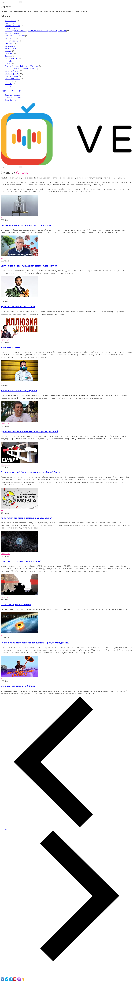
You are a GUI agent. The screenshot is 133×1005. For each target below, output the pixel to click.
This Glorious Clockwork (15, 36)
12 (11, 829)
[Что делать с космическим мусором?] (19, 551)
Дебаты (8, 51)
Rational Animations (13, 33)
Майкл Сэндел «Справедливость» (19, 68)
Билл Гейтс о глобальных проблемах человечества (29, 265)
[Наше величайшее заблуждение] (19, 380)
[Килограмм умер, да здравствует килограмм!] (19, 215)
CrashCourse (10, 28)
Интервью (9, 53)
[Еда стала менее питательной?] (19, 296)
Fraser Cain (13, 58)
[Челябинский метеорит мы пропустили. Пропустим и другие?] (19, 632)
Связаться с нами (8, 993)
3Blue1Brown (10, 20)
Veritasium (9, 38)
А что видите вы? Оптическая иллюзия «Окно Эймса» (30, 472)
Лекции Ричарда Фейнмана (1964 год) (21, 66)
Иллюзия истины (10, 347)
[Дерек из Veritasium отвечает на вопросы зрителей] (19, 421)
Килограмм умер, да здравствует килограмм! (26, 224)
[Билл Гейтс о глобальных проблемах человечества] (19, 255)
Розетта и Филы (12, 76)
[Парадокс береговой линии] (19, 594)
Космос (8, 56)
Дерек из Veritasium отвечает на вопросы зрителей (29, 431)
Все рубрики (10, 100)
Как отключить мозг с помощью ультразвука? (26, 517)
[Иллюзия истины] (19, 337)
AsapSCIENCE (10, 23)
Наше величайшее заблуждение (19, 390)
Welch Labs (9, 43)
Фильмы (8, 83)
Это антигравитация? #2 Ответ (18, 685)
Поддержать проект (13, 97)
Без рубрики (10, 46)
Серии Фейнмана (12, 78)
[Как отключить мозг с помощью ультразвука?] (19, 508)
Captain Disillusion (12, 25)
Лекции (8, 63)
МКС (10, 61)
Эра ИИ (8, 86)
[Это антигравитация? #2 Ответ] (19, 676)
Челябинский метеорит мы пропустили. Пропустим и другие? (35, 642)
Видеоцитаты (10, 48)
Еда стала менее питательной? (18, 306)
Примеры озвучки (9, 997)
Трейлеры (9, 81)
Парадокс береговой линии (16, 604)
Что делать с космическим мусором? (21, 561)
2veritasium (13, 41)
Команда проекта (12, 95)
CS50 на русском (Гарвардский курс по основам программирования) (35, 30)
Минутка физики (12, 73)
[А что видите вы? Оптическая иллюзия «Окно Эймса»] (19, 462)
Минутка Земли (11, 71)
